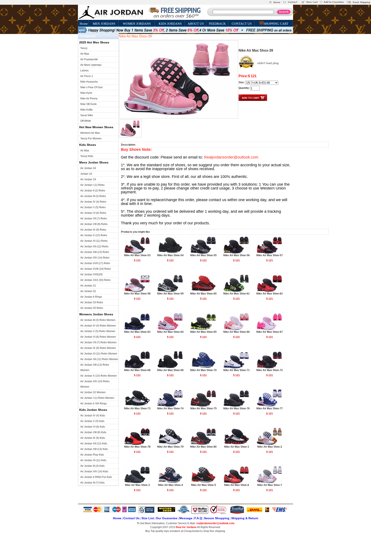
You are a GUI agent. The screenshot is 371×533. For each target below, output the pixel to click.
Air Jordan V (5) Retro (93, 207)
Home (84, 23)
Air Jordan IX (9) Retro (93, 229)
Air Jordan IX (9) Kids (92, 437)
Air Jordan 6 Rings (91, 296)
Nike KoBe (86, 109)
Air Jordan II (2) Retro (92, 190)
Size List (147, 518)
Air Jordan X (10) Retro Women (98, 375)
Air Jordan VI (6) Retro (93, 212)
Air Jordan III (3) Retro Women (98, 320)
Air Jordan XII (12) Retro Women (99, 359)
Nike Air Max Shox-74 (170, 408)
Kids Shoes (87, 144)
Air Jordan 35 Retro (91, 308)
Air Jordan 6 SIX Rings (93, 403)
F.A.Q (198, 518)
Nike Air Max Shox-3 (137, 485)
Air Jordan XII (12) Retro (94, 246)
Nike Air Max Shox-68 (137, 370)
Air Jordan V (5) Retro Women (97, 331)
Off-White (85, 120)
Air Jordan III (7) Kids (92, 482)
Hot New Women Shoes (96, 127)
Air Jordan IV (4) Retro (93, 201)
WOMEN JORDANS (137, 23)
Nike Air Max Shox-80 (203, 446)
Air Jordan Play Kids (92, 454)
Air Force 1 (86, 76)
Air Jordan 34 (88, 168)
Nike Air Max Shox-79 (170, 446)
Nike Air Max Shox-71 (236, 370)
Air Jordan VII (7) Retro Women (98, 342)
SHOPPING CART (275, 23)
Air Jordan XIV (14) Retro (94, 257)
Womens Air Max (90, 132)
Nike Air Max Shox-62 (269, 293)
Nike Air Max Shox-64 (170, 331)
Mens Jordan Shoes (93, 162)
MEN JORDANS (104, 23)
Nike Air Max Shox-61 (236, 293)
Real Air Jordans (186, 527)
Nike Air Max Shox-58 (137, 293)
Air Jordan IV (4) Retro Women (98, 325)
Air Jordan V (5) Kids (92, 421)
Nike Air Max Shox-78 (137, 446)
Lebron (84, 70)
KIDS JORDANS (170, 23)
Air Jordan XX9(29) (91, 274)
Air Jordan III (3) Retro (93, 196)
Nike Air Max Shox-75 (203, 408)
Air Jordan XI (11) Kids (93, 460)
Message (185, 518)
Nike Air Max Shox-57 (269, 255)
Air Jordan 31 (88, 285)
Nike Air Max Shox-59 (170, 293)
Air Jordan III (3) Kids (92, 465)
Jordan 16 (86, 173)
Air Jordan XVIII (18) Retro (95, 268)
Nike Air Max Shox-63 (137, 331)
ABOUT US (196, 23)
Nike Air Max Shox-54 (170, 255)
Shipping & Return (244, 518)
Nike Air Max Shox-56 (236, 255)
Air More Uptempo (91, 64)
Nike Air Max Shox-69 (170, 370)
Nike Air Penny (88, 98)
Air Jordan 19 (88, 179)
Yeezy (83, 48)
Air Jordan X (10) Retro (93, 235)
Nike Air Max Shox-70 (203, 370)
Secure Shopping (216, 518)
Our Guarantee (166, 518)
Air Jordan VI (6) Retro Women (98, 336)
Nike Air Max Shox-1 (236, 446)
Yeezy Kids (86, 156)
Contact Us (131, 518)
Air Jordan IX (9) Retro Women (98, 348)
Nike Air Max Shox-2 (269, 446)
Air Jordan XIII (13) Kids (94, 449)
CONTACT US (242, 23)
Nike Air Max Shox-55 (203, 255)
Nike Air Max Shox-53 (137, 255)
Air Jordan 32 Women (93, 392)
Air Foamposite (89, 59)
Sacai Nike (86, 115)
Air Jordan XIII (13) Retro (94, 252)
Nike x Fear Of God (91, 87)
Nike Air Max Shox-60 (203, 293)
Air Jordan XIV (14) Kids (94, 471)
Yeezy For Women (91, 138)
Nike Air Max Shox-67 (269, 331)
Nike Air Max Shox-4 (170, 485)
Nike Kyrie (86, 92)
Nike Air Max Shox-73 (137, 408)
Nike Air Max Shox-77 (269, 408)
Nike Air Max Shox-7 (269, 485)
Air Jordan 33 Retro (91, 302)
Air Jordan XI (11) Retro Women (98, 353)
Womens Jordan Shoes (96, 314)
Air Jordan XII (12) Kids (93, 443)
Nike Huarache (89, 81)
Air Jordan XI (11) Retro (94, 240)
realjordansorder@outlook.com (215, 523)
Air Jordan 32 (88, 291)
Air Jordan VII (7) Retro (93, 218)
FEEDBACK (217, 23)
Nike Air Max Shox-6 (236, 485)
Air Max (84, 53)
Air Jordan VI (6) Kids (92, 426)
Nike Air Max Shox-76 (236, 408)
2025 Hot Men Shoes (94, 42)
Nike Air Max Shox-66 (236, 331)
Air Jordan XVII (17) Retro (95, 263)
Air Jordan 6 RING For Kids (96, 477)
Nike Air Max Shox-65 (203, 331)
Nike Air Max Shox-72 (269, 370)
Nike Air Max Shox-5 (203, 485)
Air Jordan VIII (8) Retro (94, 224)
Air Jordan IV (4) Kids (92, 415)
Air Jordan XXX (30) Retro (95, 280)
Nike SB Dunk (88, 104)
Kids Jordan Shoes (93, 409)
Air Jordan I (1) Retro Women (97, 397)
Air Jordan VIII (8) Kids (93, 432)
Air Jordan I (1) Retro (92, 184)
